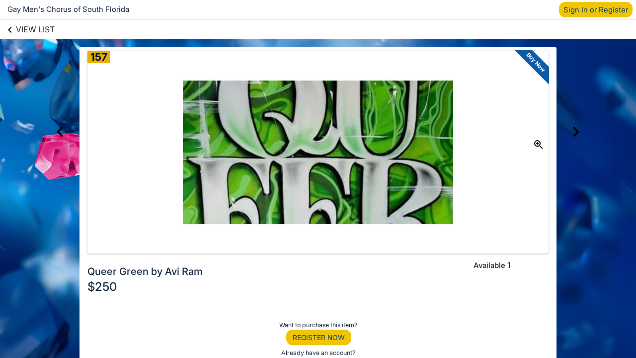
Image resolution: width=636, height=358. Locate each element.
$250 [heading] (102, 286)
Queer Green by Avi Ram (145, 271)
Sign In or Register (595, 9)
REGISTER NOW (319, 337)
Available (489, 265)
